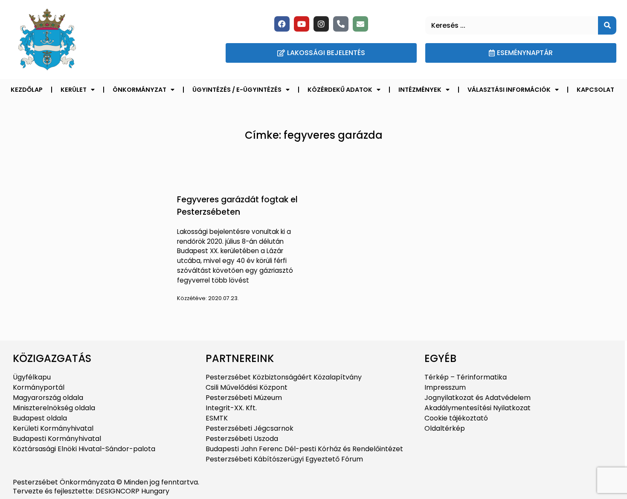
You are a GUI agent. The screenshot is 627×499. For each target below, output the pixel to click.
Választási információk (509, 89)
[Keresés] (607, 25)
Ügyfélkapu (32, 377)
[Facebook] (282, 24)
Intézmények (419, 89)
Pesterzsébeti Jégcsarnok (249, 428)
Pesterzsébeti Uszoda (242, 439)
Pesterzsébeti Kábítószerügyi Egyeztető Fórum (284, 459)
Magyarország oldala (48, 398)
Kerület (74, 89)
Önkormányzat (139, 89)
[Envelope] (360, 24)
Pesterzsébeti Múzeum (244, 398)
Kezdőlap (27, 89)
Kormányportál (38, 387)
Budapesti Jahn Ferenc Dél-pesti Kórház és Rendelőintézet (304, 449)
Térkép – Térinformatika (465, 377)
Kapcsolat (595, 89)
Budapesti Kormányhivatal (57, 439)
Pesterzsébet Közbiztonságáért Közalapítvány (284, 377)
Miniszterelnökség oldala (54, 408)
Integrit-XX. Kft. (231, 408)
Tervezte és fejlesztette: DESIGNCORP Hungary (91, 491)
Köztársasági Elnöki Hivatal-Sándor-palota (84, 449)
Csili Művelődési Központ (246, 387)
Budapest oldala (40, 418)
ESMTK (217, 418)
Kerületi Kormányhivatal (53, 428)
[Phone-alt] (340, 24)
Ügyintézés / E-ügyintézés (237, 89)
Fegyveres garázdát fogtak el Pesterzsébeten (237, 206)
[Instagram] (321, 24)
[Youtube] (301, 24)
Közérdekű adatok (340, 89)
